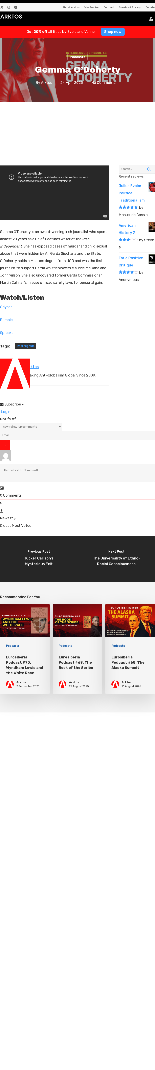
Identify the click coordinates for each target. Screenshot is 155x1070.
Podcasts (77, 57)
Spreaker (7, 333)
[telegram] (15, 7)
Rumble (6, 320)
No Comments (103, 82)
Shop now (112, 31)
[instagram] (8, 7)
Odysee (6, 307)
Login (5, 412)
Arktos (46, 82)
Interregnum (26, 346)
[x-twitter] (1, 7)
